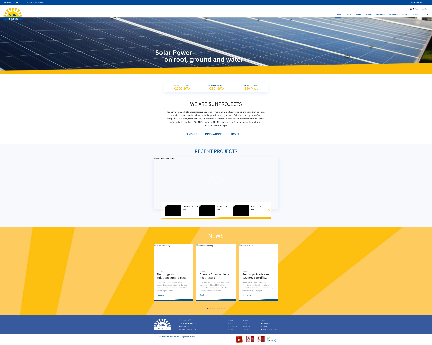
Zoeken (425, 9)
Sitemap (263, 326)
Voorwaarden (265, 323)
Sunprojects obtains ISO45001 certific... (255, 276)
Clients (358, 15)
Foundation (393, 15)
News (415, 15)
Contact (425, 15)
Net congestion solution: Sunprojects (171, 276)
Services (348, 15)
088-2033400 (184, 326)
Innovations (380, 15)
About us (405, 15)
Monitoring (416, 2)
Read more (161, 295)
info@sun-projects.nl (35, 2)
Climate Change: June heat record (214, 276)
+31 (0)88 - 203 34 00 (12, 2)
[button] (268, 210)
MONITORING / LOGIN (269, 329)
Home (338, 15)
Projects (368, 15)
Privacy (263, 320)
